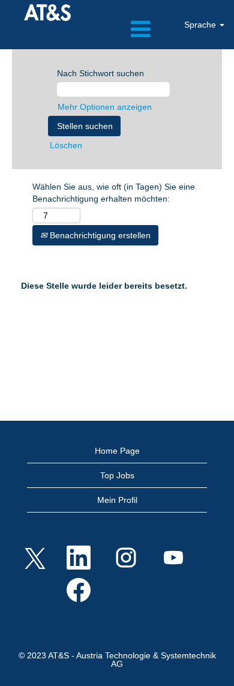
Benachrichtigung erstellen (99, 235)
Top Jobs (117, 475)
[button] (117, 29)
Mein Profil (117, 500)
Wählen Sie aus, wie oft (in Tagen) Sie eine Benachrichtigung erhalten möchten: (113, 192)
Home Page (117, 451)
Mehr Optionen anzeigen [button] (105, 107)
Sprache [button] (201, 24)
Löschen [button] (66, 145)
